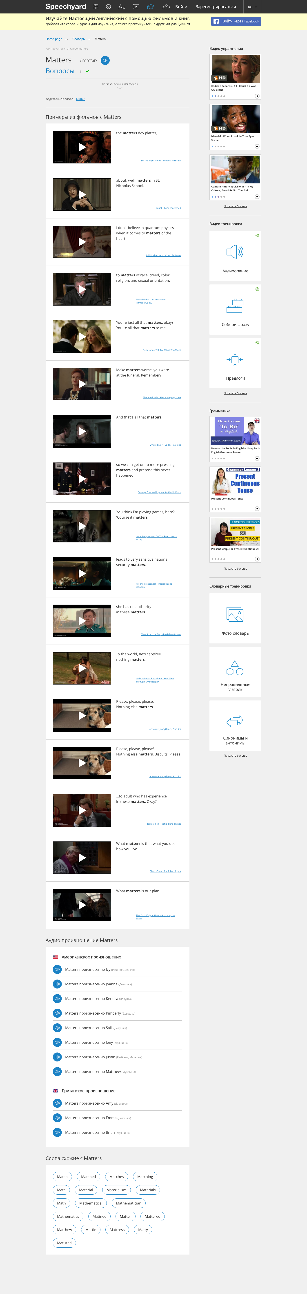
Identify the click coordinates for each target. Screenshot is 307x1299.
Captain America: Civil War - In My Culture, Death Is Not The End (232, 188)
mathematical (90, 1203)
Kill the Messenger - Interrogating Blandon (154, 585)
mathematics (68, 1216)
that (143, 322)
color (165, 275)
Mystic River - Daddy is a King (165, 444)
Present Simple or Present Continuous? (235, 548)
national (161, 559)
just (131, 322)
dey (141, 132)
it (127, 233)
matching (145, 1176)
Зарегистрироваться (216, 6)
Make (120, 369)
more (154, 464)
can (130, 464)
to (143, 233)
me (163, 327)
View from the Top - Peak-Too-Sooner (161, 634)
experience (157, 796)
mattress (117, 1229)
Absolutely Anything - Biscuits (165, 729)
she (119, 606)
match (62, 1176)
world (132, 654)
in (153, 180)
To (118, 654)
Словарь (78, 39)
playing (145, 511)
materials (148, 1189)
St (157, 180)
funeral (133, 375)
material (86, 1189)
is (142, 843)
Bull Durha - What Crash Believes (163, 255)
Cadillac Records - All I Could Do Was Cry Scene (233, 87)
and (134, 280)
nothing (122, 659)
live (134, 848)
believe (134, 227)
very (134, 559)
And (119, 417)
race (144, 275)
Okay (151, 801)
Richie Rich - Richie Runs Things (164, 823)
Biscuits (161, 754)
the (119, 132)
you (157, 369)
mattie (90, 1229)
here (169, 511)
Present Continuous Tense (227, 498)
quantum (152, 227)
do (171, 843)
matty (143, 1229)
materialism (117, 1189)
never (165, 469)
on (142, 464)
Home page (54, 39)
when (120, 233)
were (165, 369)
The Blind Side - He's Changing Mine (162, 397)
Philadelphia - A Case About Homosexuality (151, 301)
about (121, 180)
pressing (167, 464)
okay (168, 322)
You (119, 511)
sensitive (146, 559)
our (148, 890)
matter (80, 99)
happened (124, 475)
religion (122, 280)
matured (64, 1242)
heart (120, 238)
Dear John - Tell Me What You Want (162, 350)
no (132, 606)
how (119, 848)
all (137, 322)
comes (135, 233)
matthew (64, 1229)
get (136, 464)
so (118, 464)
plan (155, 890)
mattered (152, 1216)
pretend (146, 469)
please (134, 701)
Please (121, 701)
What (120, 843)
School (137, 185)
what (157, 843)
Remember (150, 375)
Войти (181, 6)
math (61, 1203)
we (123, 464)
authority (143, 606)
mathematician (128, 1203)
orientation (159, 280)
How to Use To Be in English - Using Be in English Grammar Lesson (235, 450)
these (125, 612)
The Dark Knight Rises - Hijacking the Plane (155, 917)
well (131, 180)
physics (167, 227)
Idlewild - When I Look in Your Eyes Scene (232, 138)
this (157, 469)
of (163, 233)
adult (127, 796)
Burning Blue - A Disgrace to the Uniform (159, 492)
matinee (99, 1216)
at (118, 375)
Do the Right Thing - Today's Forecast (161, 160)
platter (150, 132)
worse (146, 369)
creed (154, 275)
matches (116, 1176)
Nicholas (123, 185)
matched (88, 1176)
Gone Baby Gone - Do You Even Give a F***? (156, 538)
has (126, 606)
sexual (143, 280)
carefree (154, 654)
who (136, 796)
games (157, 511)
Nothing (123, 706)
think (128, 511)
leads (120, 559)
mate (61, 1189)
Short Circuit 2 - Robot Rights (165, 871)
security (123, 564)
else (134, 706)
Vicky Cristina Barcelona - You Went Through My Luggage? (155, 680)
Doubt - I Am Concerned (168, 207)
